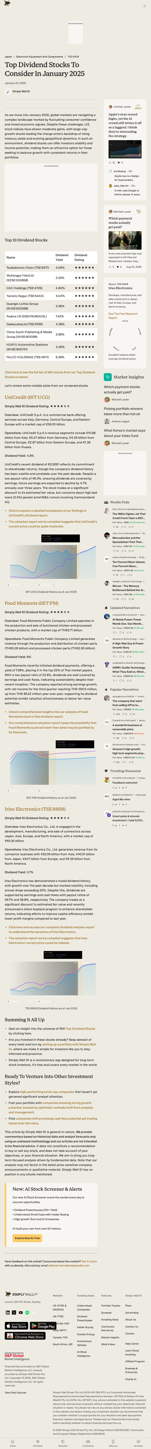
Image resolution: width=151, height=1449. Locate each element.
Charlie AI (130, 1379)
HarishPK (117, 778)
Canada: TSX (60, 1337)
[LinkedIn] (8, 1313)
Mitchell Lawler (120, 399)
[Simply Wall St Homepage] (6, 2)
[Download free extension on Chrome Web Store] (25, 1336)
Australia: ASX (61, 1323)
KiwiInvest (117, 744)
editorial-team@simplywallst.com (68, 1265)
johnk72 (116, 811)
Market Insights (110, 1337)
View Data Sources (15, 1392)
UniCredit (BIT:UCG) (27, 397)
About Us (130, 1319)
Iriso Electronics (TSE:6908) (35, 809)
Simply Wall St (21, 91)
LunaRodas (117, 663)
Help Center (132, 1343)
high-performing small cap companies (47, 1092)
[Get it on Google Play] (43, 1326)
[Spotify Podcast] (27, 1313)
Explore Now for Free (27, 1238)
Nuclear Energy (86, 1334)
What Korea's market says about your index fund (124, 433)
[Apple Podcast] (33, 1313)
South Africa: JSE (63, 1344)
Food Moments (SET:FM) (31, 603)
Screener (106, 1312)
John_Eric (117, 533)
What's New (108, 1344)
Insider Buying (85, 1327)
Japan (8, 56)
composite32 (118, 615)
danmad (116, 639)
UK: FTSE (58, 1316)
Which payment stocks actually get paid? (122, 389)
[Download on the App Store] (16, 1326)
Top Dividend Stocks (80, 1029)
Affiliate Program (135, 1361)
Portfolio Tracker (110, 1305)
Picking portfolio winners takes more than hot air (123, 411)
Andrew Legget (121, 421)
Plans (128, 1305)
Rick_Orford (118, 509)
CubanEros (117, 720)
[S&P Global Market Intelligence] (17, 1357)
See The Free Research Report (123, 316)
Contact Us (131, 1326)
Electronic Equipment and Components (39, 56)
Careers (129, 1333)
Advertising (132, 1312)
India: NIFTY (60, 1330)
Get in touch (89, 1261)
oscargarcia (118, 696)
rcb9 (114, 557)
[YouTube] (20, 1313)
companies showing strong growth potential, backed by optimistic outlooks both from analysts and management (51, 1107)
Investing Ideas (109, 1319)
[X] (14, 1312)
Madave (116, 795)
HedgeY (116, 581)
